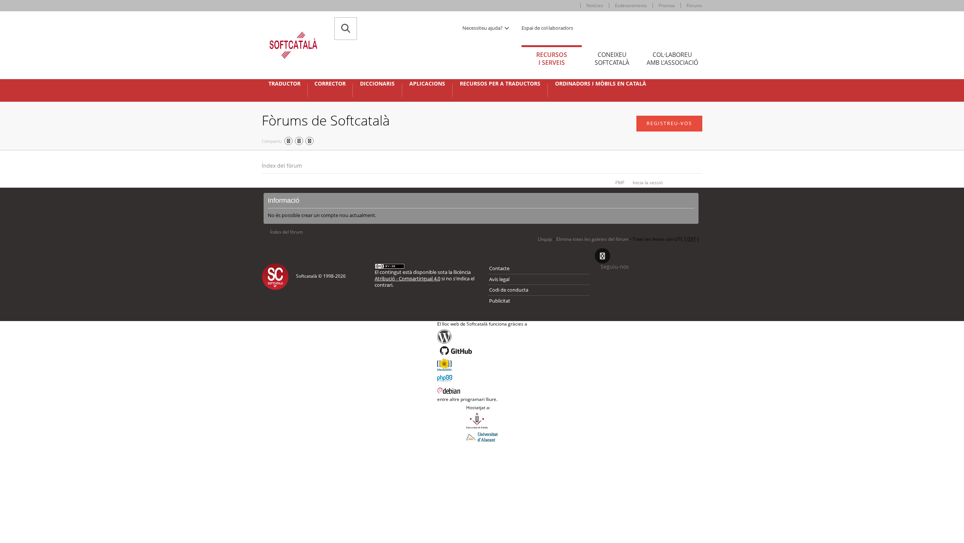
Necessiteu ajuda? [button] (483, 27)
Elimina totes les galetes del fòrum (592, 239)
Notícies (594, 5)
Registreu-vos (669, 123)
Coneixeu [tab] (612, 58)
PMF (619, 182)
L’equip (545, 239)
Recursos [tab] (551, 58)
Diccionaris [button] (377, 83)
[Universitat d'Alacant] (482, 436)
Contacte (499, 268)
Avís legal (499, 279)
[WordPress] (482, 336)
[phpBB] (482, 377)
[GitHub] (482, 351)
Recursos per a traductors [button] (500, 83)
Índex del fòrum (282, 165)
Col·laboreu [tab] (672, 58)
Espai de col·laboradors (547, 27)
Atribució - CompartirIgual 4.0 (407, 278)
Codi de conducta (508, 289)
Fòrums (694, 5)
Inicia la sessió (648, 182)
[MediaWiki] (482, 364)
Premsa (667, 5)
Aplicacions (427, 83)
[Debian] (482, 390)
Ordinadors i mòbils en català (600, 83)
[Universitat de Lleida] (482, 420)
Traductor (284, 83)
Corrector (330, 83)
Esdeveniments (631, 5)
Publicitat (499, 300)
